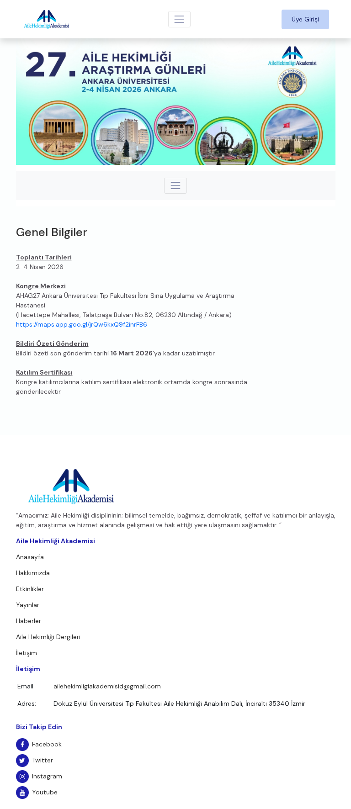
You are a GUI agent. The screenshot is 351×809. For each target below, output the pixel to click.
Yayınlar (27, 605)
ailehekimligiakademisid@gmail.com (107, 686)
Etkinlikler (30, 589)
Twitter (42, 760)
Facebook (47, 744)
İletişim (26, 653)
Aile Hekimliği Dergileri (48, 637)
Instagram (47, 776)
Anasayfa (30, 557)
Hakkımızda (33, 573)
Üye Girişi (305, 19)
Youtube (45, 792)
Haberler (28, 621)
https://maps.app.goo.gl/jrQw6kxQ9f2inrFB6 (81, 324)
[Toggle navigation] (179, 19)
